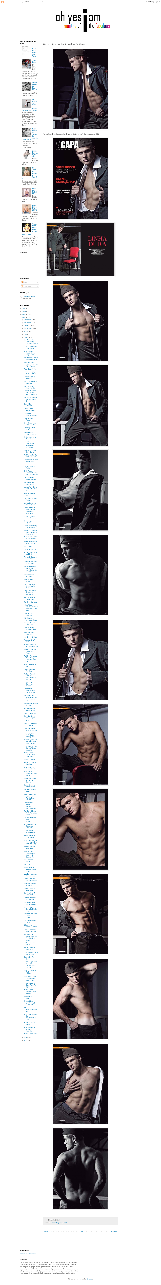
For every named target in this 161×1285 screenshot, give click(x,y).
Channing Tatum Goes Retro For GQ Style (30, 985)
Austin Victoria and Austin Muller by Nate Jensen (30, 532)
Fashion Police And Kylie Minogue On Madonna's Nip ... (30, 658)
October (27, 326)
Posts (25, 282)
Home (81, 1231)
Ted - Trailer (28, 546)
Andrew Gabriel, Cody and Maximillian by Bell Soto (30, 676)
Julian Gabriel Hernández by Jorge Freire (29, 353)
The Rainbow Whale (28, 861)
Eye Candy (52, 1223)
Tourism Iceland (29, 759)
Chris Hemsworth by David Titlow (31, 953)
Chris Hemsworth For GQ (30, 438)
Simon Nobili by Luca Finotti (29, 836)
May (25, 1037)
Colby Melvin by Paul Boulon (34, 208)
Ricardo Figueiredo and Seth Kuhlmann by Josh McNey (30, 964)
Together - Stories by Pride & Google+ (30, 780)
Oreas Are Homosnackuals (30, 414)
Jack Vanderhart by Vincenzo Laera (30, 456)
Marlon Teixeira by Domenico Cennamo (30, 826)
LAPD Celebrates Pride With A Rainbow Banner (30, 392)
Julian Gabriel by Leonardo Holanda (29, 1029)
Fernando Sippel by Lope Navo (30, 558)
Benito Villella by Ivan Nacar (29, 889)
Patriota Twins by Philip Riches (29, 598)
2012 (24, 317)
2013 (24, 314)
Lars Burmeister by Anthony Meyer (30, 875)
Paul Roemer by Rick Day (29, 670)
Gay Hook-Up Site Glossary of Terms (35, 51)
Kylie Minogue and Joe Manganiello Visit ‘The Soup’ (30, 842)
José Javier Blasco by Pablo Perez (30, 538)
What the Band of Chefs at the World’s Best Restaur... (30, 797)
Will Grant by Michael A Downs (30, 619)
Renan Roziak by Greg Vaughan (30, 931)
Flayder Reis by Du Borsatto (30, 1023)
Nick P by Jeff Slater (30, 637)
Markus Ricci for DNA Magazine (30, 903)
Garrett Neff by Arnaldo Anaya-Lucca (30, 869)
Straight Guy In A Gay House (29, 624)
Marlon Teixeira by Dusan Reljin (30, 504)
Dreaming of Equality (28, 522)
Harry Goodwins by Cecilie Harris (30, 526)
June (26, 337)
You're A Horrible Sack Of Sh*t (29, 948)
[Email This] (49, 1220)
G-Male (26, 721)
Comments (27, 286)
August (26, 331)
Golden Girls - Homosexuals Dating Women (30, 690)
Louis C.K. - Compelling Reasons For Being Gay (29, 444)
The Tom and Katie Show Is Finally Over (30, 399)
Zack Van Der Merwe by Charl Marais (30, 773)
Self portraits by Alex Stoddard (31, 704)
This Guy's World (29, 297)
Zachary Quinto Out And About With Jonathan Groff (30, 741)
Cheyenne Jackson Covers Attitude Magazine (30, 748)
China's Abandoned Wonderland (30, 898)
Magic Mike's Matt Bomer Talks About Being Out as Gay (30, 569)
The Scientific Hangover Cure (30, 387)
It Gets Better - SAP (30, 1034)
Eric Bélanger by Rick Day (29, 377)
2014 (24, 311)
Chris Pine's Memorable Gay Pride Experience (31, 473)
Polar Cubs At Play (30, 369)
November (28, 323)
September (28, 328)
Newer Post (48, 1231)
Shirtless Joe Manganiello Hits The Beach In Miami (30, 937)
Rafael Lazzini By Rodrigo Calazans (30, 972)
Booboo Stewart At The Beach (30, 724)
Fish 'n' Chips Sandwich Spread (28, 684)
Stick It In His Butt (30, 713)
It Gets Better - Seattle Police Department (29, 754)
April (26, 1040)
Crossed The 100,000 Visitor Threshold (30, 1003)
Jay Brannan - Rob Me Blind (30, 553)
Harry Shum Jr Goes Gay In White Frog (31, 461)
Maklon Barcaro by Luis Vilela (35, 153)
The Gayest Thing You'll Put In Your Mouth (30, 813)
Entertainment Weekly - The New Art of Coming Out (29, 854)
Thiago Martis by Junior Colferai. (30, 433)
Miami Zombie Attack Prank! (29, 831)
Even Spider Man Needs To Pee (30, 424)
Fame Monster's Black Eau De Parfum (29, 586)
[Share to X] (54, 1220)
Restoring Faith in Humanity (30, 633)
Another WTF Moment (28, 580)
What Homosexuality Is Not (30, 1009)
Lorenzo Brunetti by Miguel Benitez (30, 478)
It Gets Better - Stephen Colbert (30, 926)
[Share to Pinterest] (58, 1220)
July (25, 334)
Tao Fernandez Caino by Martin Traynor (30, 909)
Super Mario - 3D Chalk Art (30, 405)
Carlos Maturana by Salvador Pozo (30, 409)
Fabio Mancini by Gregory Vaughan (30, 819)
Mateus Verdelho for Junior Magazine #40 (31, 489)
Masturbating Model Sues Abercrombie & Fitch (30, 1017)
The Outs (27, 865)
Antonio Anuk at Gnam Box (29, 847)
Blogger (89, 1279)
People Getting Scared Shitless (30, 628)
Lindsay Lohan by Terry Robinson (30, 517)
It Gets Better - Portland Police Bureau (30, 991)
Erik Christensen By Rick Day (30, 382)
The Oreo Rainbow (30, 602)
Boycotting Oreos (30, 549)
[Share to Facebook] (56, 1220)
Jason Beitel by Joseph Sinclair (30, 768)
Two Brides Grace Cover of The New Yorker (30, 978)
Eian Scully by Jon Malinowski (30, 894)
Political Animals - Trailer (30, 467)
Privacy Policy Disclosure (28, 1254)
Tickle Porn (34, 61)
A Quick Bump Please (28, 419)
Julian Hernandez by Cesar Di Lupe (31, 645)
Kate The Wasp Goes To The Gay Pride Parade (31, 364)
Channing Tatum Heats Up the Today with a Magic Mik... (29, 510)
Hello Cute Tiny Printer (29, 944)
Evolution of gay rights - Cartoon (30, 373)
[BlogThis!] (51, 1220)
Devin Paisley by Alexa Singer (29, 717)
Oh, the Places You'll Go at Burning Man (29, 735)
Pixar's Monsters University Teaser (31, 879)
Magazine (59, 1223)
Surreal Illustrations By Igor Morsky (30, 542)
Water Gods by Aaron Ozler (29, 483)
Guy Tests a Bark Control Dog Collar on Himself (31, 341)
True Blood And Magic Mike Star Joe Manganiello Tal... (30, 698)
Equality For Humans (28, 614)
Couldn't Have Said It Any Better (30, 347)
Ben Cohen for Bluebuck (29, 576)
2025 (24, 308)
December (28, 320)
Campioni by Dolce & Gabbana (30, 562)
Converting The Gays (29, 958)
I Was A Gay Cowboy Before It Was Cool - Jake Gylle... (30, 607)
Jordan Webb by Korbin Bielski (29, 709)
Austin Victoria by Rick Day (30, 763)
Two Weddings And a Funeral (30, 884)
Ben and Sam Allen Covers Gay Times (30, 915)
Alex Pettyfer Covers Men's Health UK (31, 358)
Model (65, 1223)
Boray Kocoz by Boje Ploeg (34, 191)
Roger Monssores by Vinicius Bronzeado (30, 592)
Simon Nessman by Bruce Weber (30, 786)
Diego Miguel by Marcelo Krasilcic (30, 729)
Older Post (113, 1231)
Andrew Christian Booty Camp (30, 451)
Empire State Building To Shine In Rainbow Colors (30, 805)
